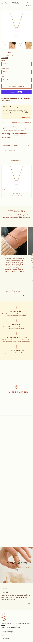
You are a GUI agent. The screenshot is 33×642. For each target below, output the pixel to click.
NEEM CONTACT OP (7, 639)
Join (29, 603)
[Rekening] (26, 3)
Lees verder (5, 137)
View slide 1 (23, 117)
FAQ (2, 635)
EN (26, 5)
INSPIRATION (16, 123)
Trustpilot (23, 217)
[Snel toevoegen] (3, 190)
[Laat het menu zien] (2, 3)
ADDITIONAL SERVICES (9, 151)
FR (28, 5)
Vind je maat (4, 57)
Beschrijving (4, 123)
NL (30, 5)
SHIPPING (27, 123)
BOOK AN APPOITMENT (8, 623)
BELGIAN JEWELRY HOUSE (10, 145)
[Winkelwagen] (30, 3)
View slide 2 (28, 117)
